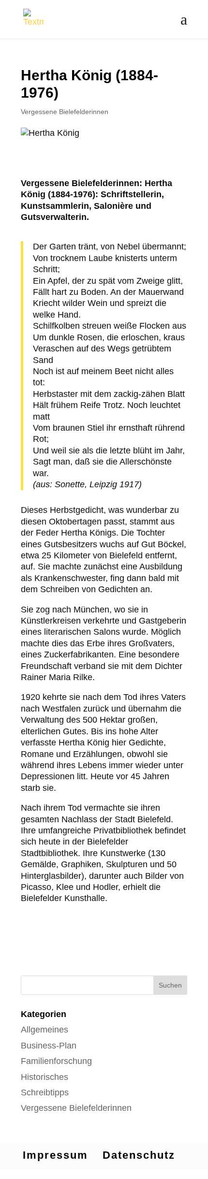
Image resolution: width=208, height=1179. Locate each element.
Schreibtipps (45, 1092)
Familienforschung (56, 1061)
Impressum (55, 1155)
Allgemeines (44, 1029)
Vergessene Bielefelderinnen (64, 112)
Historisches (44, 1077)
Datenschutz (139, 1155)
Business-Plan (48, 1045)
